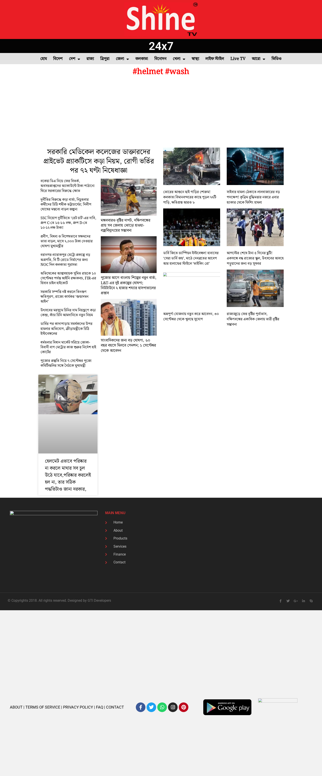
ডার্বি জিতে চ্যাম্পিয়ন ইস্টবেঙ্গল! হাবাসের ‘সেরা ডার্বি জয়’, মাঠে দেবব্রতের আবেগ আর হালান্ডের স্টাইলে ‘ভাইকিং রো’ (191, 258)
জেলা (120, 58)
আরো (256, 58)
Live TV (238, 58)
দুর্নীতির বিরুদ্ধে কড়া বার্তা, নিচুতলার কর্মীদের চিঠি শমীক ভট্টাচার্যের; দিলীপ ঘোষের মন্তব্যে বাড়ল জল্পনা (66, 204)
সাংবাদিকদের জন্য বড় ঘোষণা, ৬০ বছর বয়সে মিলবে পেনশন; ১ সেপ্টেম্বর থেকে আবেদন (128, 345)
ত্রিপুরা (105, 58)
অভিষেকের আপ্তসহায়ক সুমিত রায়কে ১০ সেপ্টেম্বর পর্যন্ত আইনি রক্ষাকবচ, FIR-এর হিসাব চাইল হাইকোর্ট (68, 278)
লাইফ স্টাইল (214, 58)
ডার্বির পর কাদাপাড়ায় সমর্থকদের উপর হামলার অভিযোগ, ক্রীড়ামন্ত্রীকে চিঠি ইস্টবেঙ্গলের (66, 329)
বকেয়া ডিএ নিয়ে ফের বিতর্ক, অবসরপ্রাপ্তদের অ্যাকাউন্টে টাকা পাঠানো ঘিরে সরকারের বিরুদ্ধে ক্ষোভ (67, 186)
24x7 (161, 46)
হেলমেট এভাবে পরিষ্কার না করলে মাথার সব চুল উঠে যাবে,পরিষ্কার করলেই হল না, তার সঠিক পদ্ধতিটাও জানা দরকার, (68, 475)
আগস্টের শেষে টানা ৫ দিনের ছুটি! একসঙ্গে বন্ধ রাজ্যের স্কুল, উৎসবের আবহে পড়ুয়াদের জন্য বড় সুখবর (255, 258)
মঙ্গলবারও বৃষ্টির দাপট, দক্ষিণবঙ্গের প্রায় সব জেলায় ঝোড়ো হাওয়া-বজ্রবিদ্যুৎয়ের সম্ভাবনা (125, 225)
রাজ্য (90, 58)
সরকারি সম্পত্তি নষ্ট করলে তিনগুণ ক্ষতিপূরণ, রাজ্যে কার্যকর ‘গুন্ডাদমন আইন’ (64, 297)
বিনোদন (160, 58)
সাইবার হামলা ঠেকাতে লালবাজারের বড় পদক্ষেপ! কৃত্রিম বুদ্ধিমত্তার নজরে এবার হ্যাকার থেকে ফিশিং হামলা (253, 197)
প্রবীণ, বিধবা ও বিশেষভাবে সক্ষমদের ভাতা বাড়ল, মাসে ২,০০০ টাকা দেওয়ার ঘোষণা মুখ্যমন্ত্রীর (67, 241)
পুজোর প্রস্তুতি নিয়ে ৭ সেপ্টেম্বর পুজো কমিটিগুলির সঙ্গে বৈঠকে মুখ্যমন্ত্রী (66, 363)
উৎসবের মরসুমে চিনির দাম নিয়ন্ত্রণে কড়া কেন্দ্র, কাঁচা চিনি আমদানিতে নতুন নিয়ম (68, 312)
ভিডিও (276, 58)
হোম (43, 58)
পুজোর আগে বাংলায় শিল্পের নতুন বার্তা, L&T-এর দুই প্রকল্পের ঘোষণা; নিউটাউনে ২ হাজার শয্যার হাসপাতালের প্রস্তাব (128, 285)
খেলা (176, 58)
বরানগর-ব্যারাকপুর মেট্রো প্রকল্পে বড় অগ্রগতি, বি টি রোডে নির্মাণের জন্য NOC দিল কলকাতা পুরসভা (65, 260)
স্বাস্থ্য (195, 58)
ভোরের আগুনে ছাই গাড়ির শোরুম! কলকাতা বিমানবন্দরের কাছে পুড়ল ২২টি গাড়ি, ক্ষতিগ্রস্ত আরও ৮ (189, 197)
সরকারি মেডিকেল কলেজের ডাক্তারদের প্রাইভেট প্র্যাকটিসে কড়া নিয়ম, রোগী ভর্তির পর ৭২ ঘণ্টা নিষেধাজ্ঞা (98, 161)
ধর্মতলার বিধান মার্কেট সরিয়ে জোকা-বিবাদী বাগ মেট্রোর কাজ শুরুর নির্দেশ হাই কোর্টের (68, 347)
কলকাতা (141, 58)
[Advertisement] (161, 112)
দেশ (72, 58)
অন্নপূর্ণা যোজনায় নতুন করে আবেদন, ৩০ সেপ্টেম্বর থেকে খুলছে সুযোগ (191, 316)
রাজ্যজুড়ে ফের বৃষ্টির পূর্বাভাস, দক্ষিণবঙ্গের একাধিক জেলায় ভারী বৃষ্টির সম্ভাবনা (253, 319)
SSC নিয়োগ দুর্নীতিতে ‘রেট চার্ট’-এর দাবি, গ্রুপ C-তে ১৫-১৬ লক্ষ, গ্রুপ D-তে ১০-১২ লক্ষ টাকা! (68, 223)
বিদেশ (58, 58)
